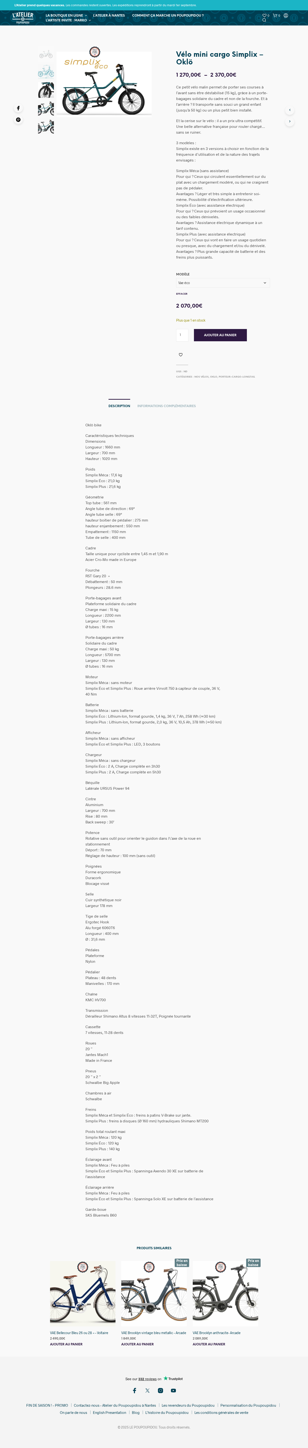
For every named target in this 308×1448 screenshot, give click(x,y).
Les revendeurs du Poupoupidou (188, 1405)
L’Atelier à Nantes (109, 15)
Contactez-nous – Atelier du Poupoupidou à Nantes (115, 1405)
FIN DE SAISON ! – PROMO (47, 1405)
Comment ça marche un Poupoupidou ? (168, 15)
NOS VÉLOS (201, 377)
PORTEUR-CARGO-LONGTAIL (237, 377)
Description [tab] (119, 406)
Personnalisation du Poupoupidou (248, 1405)
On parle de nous (73, 1412)
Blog (136, 1412)
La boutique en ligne (64, 15)
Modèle (183, 274)
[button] (265, 15)
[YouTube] (173, 1390)
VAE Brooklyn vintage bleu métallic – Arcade (153, 1333)
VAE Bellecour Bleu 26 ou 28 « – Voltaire (79, 1333)
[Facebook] (18, 107)
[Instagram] (160, 1390)
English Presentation (109, 1412)
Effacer (181, 294)
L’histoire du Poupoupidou (167, 1412)
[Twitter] (147, 1390)
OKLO (213, 377)
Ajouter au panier (220, 335)
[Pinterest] (18, 119)
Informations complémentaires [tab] (166, 406)
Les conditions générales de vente (221, 1412)
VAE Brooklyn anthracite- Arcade (217, 1333)
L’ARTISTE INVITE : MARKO (66, 20)
